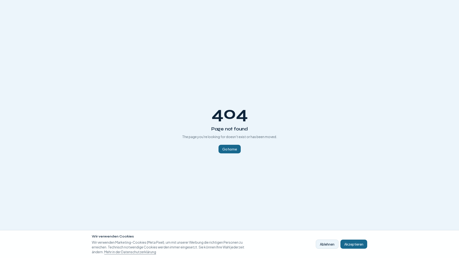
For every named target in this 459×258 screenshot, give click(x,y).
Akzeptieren (353, 244)
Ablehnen (327, 244)
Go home (229, 149)
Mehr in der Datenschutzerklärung (130, 252)
